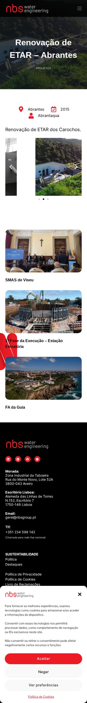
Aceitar (43, 658)
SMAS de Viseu (19, 280)
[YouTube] (18, 459)
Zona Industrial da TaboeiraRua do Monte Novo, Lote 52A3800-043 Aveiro (29, 479)
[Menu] (79, 8)
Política (11, 559)
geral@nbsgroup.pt (20, 517)
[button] (79, 594)
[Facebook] (28, 459)
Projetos (43, 68)
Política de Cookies (41, 696)
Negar (43, 671)
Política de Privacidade (23, 574)
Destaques (13, 564)
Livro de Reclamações (22, 584)
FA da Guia (15, 407)
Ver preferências (43, 685)
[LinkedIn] (8, 459)
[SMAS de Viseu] (43, 251)
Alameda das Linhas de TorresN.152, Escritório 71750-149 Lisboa (29, 500)
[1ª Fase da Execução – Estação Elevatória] (43, 311)
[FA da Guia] (43, 378)
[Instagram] (37, 459)
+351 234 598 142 (20, 532)
